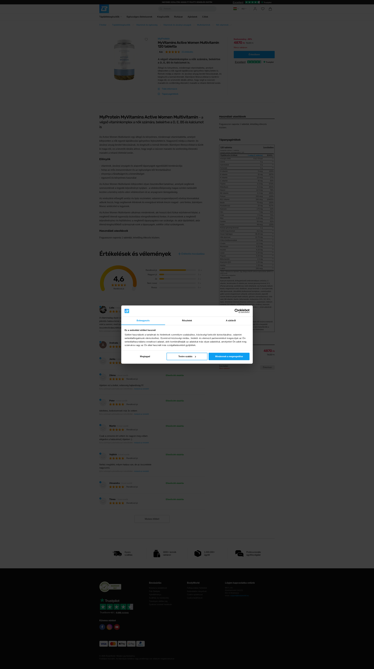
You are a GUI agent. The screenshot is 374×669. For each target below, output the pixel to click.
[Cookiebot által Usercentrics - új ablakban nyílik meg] (237, 311)
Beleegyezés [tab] (143, 320)
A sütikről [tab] (231, 320)
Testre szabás (185, 356)
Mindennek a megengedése (229, 356)
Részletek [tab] (187, 320)
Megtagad (145, 356)
